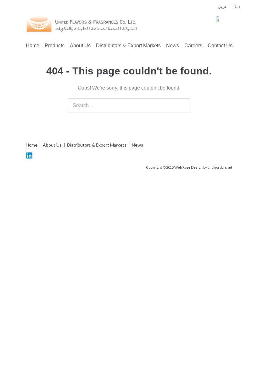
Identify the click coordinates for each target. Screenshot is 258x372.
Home (32, 45)
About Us (80, 45)
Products (54, 45)
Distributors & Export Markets (128, 45)
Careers (193, 45)
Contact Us (220, 45)
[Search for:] (129, 105)
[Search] (182, 105)
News (172, 45)
